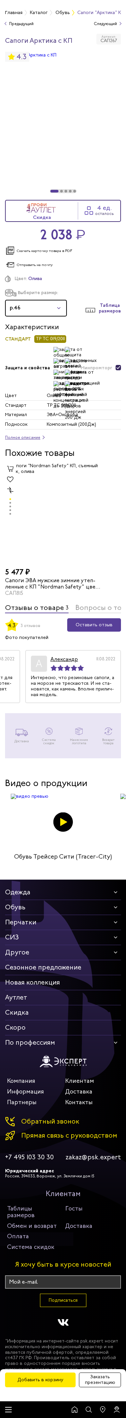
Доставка (78, 1091)
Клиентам (79, 1081)
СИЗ (12, 937)
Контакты (79, 1102)
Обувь (15, 907)
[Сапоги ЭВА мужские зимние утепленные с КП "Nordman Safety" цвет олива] (53, 514)
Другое (17, 952)
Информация (25, 1091)
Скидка (17, 1012)
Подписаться (63, 1300)
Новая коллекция (32, 982)
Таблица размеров (110, 308)
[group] (63, 122)
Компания (21, 1081)
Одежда (17, 892)
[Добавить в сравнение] (10, 490)
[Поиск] (89, 1410)
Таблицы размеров (21, 1211)
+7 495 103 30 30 (29, 1157)
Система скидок (30, 1247)
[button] (54, 191)
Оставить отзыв (94, 625)
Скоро (15, 1027)
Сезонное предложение (43, 967)
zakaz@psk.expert (93, 1157)
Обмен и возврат (32, 1226)
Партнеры (22, 1102)
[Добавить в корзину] (10, 468)
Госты (74, 1208)
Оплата (18, 1236)
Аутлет (16, 997)
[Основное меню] (8, 1409)
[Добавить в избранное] (10, 479)
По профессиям (30, 1042)
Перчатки (20, 922)
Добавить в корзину (40, 1380)
